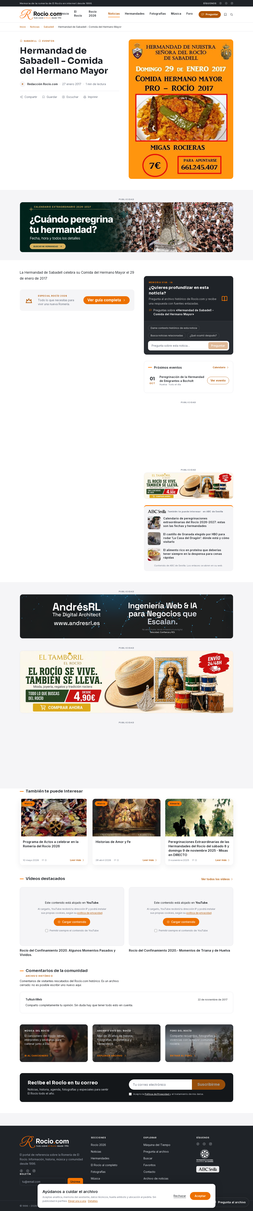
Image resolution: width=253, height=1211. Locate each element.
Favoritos (149, 1165)
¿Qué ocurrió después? (203, 335)
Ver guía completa (104, 300)
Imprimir (93, 97)
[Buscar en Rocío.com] (231, 14)
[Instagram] (231, 3)
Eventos (48, 41)
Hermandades (134, 13)
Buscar (147, 1158)
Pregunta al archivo (156, 1151)
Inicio (65, 13)
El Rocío (78, 13)
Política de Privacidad (157, 1094)
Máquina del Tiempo (156, 1144)
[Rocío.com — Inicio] (40, 14)
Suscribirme (208, 1084)
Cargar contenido (74, 922)
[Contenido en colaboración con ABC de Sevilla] (207, 1169)
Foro (189, 13)
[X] (226, 3)
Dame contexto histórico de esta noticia (174, 327)
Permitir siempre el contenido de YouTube (74, 930)
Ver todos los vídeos (215, 879)
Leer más (75, 860)
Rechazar (180, 1196)
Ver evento (220, 381)
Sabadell (49, 26)
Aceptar (200, 1196)
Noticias (114, 13)
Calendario (219, 367)
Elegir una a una (77, 1201)
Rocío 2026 (93, 13)
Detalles (93, 1201)
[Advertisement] (188, 432)
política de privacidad (89, 912)
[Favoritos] (225, 14)
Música (176, 13)
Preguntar (218, 345)
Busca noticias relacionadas (167, 335)
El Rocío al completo (104, 1165)
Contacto (149, 1171)
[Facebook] (220, 3)
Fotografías (158, 13)
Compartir (31, 97)
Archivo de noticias (155, 1178)
